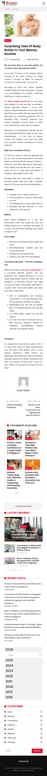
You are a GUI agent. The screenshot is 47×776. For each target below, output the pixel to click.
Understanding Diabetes (14, 406)
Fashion (11, 725)
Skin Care (12, 738)
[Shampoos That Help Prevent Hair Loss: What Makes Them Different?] (32, 435)
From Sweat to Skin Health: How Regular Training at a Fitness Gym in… (29, 547)
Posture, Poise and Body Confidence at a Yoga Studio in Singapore (23, 534)
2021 (9, 681)
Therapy (11, 742)
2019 (9, 692)
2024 (9, 665)
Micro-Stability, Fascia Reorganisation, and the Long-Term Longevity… (28, 560)
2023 (9, 671)
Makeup (11, 733)
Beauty (7, 41)
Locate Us (23, 761)
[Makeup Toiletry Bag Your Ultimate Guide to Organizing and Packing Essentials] (14, 464)
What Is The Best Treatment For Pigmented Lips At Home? (33, 410)
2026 (9, 649)
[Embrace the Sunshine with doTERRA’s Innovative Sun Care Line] (32, 464)
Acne (10, 712)
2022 (9, 676)
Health (11, 729)
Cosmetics (13, 720)
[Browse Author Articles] (23, 382)
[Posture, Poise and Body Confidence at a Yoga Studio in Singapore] (14, 435)
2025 (9, 660)
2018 (9, 697)
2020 (9, 687)
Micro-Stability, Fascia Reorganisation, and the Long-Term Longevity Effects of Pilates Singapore (22, 614)
